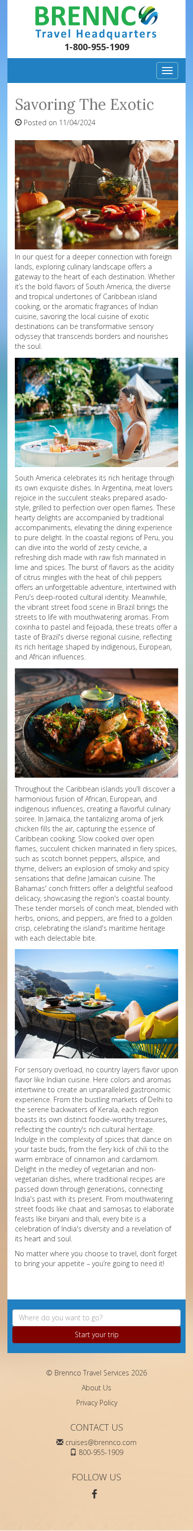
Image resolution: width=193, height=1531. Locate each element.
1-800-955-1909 (96, 47)
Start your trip (97, 1334)
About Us (96, 1387)
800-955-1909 (101, 1452)
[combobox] (96, 1317)
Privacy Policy (96, 1402)
